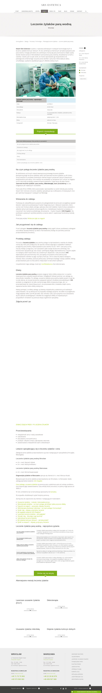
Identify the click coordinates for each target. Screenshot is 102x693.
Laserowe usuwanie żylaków (80, 659)
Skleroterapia (52, 600)
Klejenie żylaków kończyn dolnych (61, 629)
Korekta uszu (75, 671)
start (17, 11)
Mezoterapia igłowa (77, 679)
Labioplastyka (76, 666)
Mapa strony (49, 688)
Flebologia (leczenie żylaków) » (50, 41)
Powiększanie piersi (77, 661)
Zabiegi (44, 11)
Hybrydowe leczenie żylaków (27, 518)
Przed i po (52, 11)
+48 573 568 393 (17, 679)
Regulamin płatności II (31, 688)
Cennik (72, 11)
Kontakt (79, 11)
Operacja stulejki (76, 669)
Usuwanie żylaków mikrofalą (28, 629)
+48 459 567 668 (49, 679)
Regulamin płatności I (16, 688)
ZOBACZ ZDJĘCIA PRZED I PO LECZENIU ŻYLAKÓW (32, 424)
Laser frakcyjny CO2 (77, 676)
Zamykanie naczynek (77, 654)
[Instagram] (66, 688)
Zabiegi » (27, 41)
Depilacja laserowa (77, 674)
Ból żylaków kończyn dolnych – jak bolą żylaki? (33, 520)
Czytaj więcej (30, 609)
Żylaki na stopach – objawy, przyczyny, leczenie (33, 522)
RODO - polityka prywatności (81, 688)
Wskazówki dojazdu (16, 659)
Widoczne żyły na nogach (36, 218)
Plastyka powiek (76, 664)
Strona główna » (20, 41)
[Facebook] (61, 688)
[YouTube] (63, 688)
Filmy (59, 11)
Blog (65, 11)
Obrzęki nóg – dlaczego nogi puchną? (30, 516)
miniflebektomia (46, 264)
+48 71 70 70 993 (18, 676)
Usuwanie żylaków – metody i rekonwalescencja (34, 502)
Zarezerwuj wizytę (27, 11)
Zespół (38, 11)
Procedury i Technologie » (36, 41)
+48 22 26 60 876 (50, 676)
